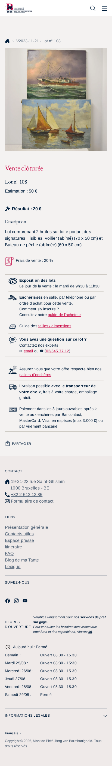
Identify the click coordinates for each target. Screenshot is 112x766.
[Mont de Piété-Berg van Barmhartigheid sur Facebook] (8, 601)
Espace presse (19, 540)
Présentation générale (26, 527)
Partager (21, 444)
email (28, 351)
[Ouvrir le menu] (104, 8)
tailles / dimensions (54, 326)
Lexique (13, 566)
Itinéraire (13, 547)
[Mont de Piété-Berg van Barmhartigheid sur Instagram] (17, 601)
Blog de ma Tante (22, 560)
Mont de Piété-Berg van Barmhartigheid (62, 741)
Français (11, 733)
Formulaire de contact (32, 501)
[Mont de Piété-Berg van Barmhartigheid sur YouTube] (25, 601)
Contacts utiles (19, 533)
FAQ (9, 553)
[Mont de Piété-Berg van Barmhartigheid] (18, 8)
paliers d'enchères (35, 375)
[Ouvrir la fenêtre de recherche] (92, 8)
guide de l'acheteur (64, 315)
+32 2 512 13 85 (26, 494)
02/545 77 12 (57, 351)
